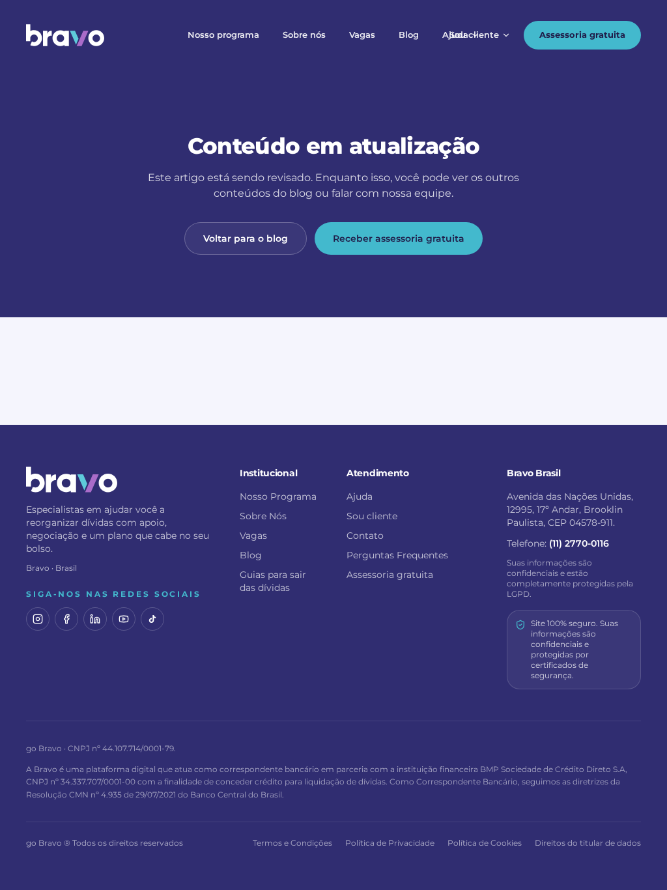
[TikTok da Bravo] (152, 619)
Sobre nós (304, 34)
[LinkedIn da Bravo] (95, 619)
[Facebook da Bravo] (66, 619)
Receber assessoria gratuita (398, 238)
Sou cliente (474, 34)
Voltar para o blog (245, 238)
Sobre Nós (263, 516)
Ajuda (455, 34)
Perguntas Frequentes (397, 555)
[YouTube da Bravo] (123, 619)
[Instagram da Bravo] (38, 619)
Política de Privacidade (389, 843)
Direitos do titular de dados (588, 843)
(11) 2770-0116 (579, 543)
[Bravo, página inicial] (65, 35)
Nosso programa (223, 34)
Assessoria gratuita (582, 34)
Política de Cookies (484, 843)
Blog (409, 34)
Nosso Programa (278, 496)
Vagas (362, 34)
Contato (365, 535)
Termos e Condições (292, 843)
